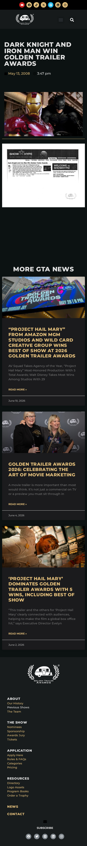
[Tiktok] (36, 5)
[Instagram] (65, 5)
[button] (60, 19)
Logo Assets (15, 787)
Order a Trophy (17, 795)
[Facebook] (29, 5)
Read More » (17, 389)
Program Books (18, 791)
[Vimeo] (50, 5)
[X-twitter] (43, 5)
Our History (15, 703)
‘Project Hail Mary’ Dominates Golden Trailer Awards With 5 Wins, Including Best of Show (41, 589)
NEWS (12, 807)
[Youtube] (22, 5)
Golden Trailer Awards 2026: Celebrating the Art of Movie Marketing (42, 469)
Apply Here (15, 755)
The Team (14, 711)
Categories (14, 763)
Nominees (14, 727)
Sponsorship (16, 731)
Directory (13, 783)
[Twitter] (36, 836)
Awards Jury (16, 735)
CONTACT (16, 814)
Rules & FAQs (16, 759)
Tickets (12, 739)
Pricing (12, 767)
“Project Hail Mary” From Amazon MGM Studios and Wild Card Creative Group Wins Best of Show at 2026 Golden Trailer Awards (42, 342)
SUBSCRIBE (45, 828)
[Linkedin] (58, 5)
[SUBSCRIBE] (45, 821)
